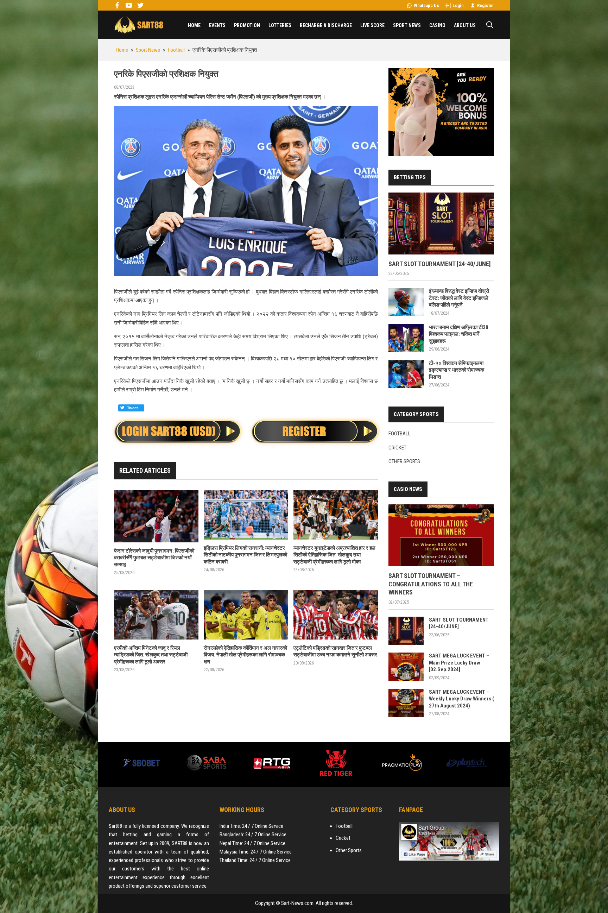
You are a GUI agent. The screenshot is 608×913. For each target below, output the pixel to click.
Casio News (408, 489)
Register (485, 5)
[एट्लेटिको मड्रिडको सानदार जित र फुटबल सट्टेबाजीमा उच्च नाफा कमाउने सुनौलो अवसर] (335, 615)
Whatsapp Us (426, 5)
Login (458, 5)
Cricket (397, 448)
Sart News (138, 25)
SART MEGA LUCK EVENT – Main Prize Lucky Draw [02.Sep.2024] (459, 663)
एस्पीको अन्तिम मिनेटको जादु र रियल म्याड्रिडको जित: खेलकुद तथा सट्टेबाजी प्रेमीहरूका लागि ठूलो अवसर (151, 655)
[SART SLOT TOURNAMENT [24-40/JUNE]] (441, 223)
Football (399, 433)
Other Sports (404, 461)
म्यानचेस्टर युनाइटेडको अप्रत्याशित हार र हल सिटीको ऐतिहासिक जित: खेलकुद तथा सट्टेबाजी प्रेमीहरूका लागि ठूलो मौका (334, 555)
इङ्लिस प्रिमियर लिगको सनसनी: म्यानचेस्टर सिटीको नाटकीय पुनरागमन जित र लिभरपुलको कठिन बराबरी (245, 555)
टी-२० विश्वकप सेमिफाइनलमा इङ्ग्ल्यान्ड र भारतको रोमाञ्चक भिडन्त (456, 370)
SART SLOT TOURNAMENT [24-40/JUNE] (439, 263)
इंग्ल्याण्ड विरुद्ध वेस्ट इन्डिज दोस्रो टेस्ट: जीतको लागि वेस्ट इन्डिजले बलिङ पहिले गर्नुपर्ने (459, 298)
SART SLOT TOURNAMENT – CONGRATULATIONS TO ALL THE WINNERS (430, 584)
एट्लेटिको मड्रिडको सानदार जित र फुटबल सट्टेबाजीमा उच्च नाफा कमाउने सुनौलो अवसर (335, 651)
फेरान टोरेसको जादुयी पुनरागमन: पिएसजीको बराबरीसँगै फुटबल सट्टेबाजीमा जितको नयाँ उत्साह (154, 558)
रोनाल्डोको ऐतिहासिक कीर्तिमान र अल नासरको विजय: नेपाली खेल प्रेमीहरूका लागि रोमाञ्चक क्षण (245, 655)
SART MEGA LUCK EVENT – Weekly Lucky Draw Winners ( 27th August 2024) (461, 699)
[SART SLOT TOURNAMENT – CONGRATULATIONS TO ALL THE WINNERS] (441, 535)
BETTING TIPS (410, 177)
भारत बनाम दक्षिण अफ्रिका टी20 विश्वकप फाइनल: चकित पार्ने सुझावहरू (458, 334)
